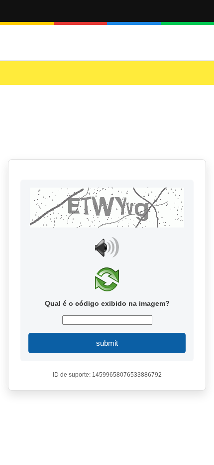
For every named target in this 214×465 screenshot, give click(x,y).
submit (107, 343)
